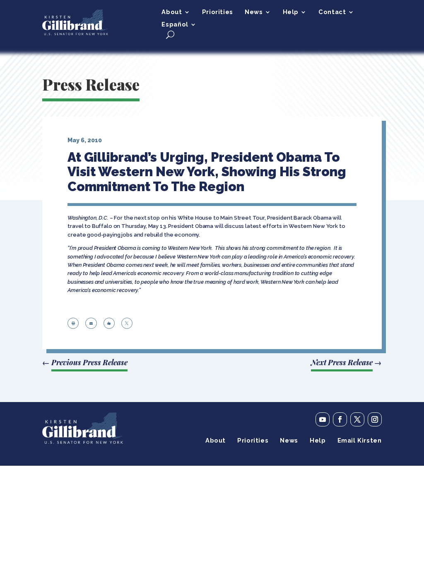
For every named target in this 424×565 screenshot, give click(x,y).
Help (291, 12)
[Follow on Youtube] (323, 419)
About (171, 12)
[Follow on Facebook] (340, 419)
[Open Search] (170, 34)
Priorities (217, 12)
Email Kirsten (359, 441)
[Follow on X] (357, 419)
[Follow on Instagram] (375, 419)
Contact (332, 12)
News (254, 12)
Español (174, 25)
